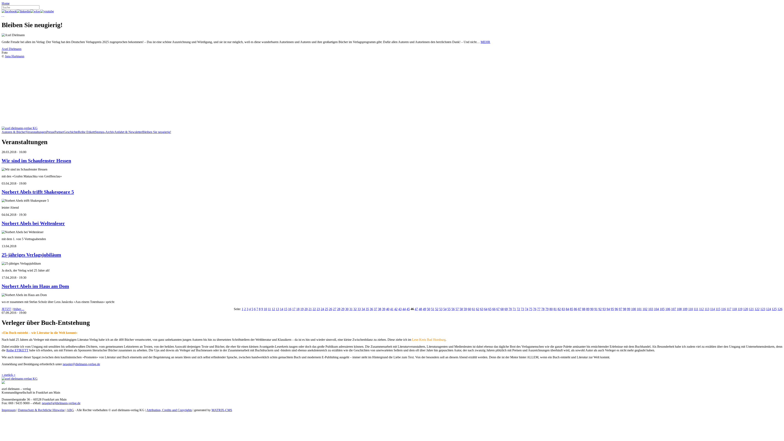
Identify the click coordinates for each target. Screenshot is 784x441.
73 (522, 309)
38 (379, 309)
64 (485, 309)
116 (723, 309)
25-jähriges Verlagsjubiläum (31, 254)
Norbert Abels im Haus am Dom (35, 286)
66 (494, 309)
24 (322, 309)
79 (547, 309)
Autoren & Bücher (14, 132)
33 (359, 309)
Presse (50, 132)
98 (624, 309)
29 (342, 309)
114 (712, 309)
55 (449, 309)
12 (273, 309)
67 (498, 309)
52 (436, 309)
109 (685, 309)
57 (457, 309)
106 (667, 309)
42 (396, 309)
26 (330, 309)
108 (679, 309)
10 (265, 309)
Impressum (9, 410)
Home (6, 3)
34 (363, 309)
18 (298, 309)
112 (701, 309)
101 (639, 309)
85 (571, 309)
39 (383, 309)
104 (656, 309)
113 (707, 309)
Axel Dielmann (11, 49)
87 (579, 309)
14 (281, 309)
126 (779, 309)
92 (600, 309)
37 (375, 309)
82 (559, 309)
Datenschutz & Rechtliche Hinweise (41, 410)
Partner (59, 132)
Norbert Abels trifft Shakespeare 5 (38, 192)
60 (469, 309)
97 (620, 309)
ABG (70, 410)
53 (440, 309)
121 (751, 309)
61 (473, 309)
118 (734, 309)
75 (530, 309)
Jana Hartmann (14, 56)
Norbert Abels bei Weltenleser (33, 223)
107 (673, 309)
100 (633, 309)
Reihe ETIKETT (17, 350)
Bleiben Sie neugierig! (156, 132)
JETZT (6, 309)
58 (461, 309)
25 (326, 309)
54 (445, 309)
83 (563, 309)
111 (696, 309)
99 (628, 309)
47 (416, 309)
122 (757, 309)
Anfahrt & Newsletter (128, 132)
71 (514, 309)
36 (371, 309)
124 (768, 309)
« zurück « (8, 374)
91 (596, 309)
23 (318, 309)
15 (285, 309)
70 (510, 309)
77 (538, 309)
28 (338, 309)
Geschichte (71, 132)
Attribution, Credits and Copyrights (169, 410)
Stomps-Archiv (104, 132)
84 (567, 309)
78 (543, 309)
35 (367, 309)
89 (587, 309)
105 (662, 309)
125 (774, 309)
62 (477, 309)
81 (555, 309)
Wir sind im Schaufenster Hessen (36, 160)
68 (502, 309)
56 (453, 309)
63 (481, 309)
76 (534, 309)
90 (592, 309)
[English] (3, 15)
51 (432, 309)
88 (583, 309)
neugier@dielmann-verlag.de (81, 364)
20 (306, 309)
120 (745, 309)
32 (355, 309)
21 (310, 309)
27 (334, 309)
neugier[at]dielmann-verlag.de (61, 403)
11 (269, 309)
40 (387, 309)
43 (400, 309)
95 (612, 309)
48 (420, 309)
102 (645, 309)
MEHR (485, 42)
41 (391, 309)
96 (616, 309)
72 (518, 309)
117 (729, 309)
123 (762, 309)
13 (277, 309)
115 (718, 309)
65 (489, 309)
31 (351, 309)
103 (650, 309)
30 (347, 309)
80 (551, 309)
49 (424, 309)
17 (293, 309)
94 (608, 309)
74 (526, 309)
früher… (18, 309)
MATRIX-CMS (222, 410)
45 (408, 309)
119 (740, 309)
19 (302, 309)
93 (604, 309)
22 (314, 309)
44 (404, 309)
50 (428, 309)
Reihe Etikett (86, 132)
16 (289, 309)
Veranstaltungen (36, 132)
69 (506, 309)
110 (690, 309)
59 (465, 309)
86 (575, 309)
